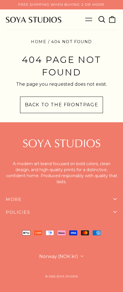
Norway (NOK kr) (59, 256)
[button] (102, 19)
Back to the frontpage (61, 104)
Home (38, 41)
